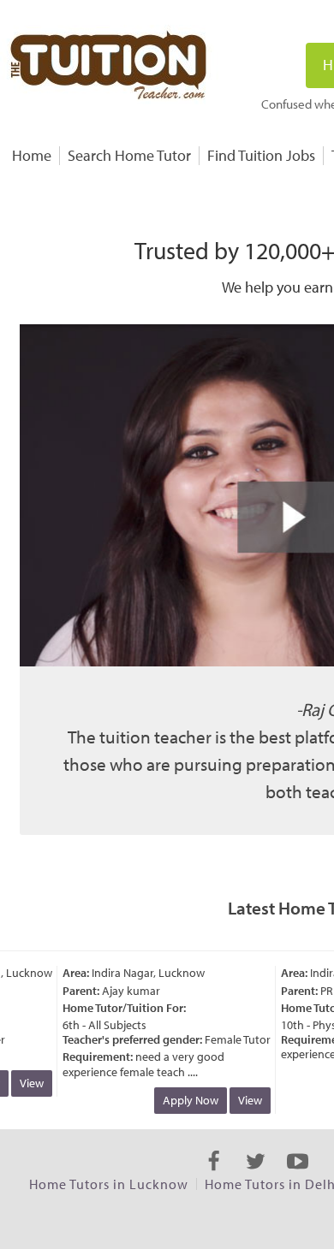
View (27, 1083)
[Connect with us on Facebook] (213, 1176)
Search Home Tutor (129, 155)
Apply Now (185, 1100)
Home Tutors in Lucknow (108, 1184)
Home (31, 155)
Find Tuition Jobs (261, 155)
